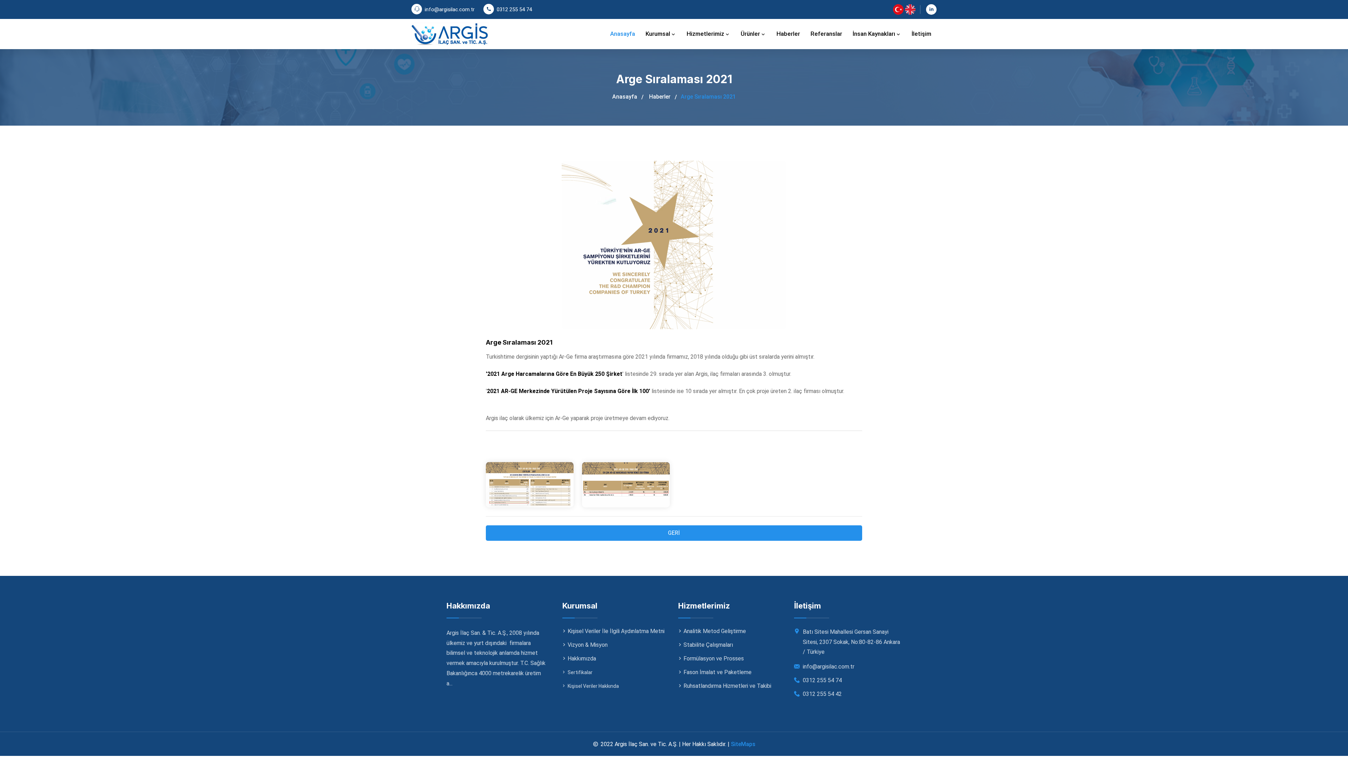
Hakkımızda (582, 658)
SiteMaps (743, 744)
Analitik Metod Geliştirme (714, 631)
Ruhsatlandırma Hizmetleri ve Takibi (727, 686)
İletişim (921, 33)
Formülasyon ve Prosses (713, 658)
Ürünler (751, 33)
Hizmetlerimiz (706, 33)
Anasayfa (622, 33)
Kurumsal (659, 33)
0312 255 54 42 (822, 694)
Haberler (788, 33)
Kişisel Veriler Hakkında (593, 686)
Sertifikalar (580, 672)
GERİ (674, 533)
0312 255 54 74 (514, 9)
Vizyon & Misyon (588, 644)
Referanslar (826, 33)
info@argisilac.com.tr (450, 9)
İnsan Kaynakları (875, 33)
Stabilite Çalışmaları (708, 644)
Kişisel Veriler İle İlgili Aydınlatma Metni (616, 631)
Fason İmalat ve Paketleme (717, 672)
